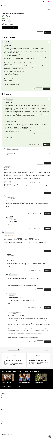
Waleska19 (11, 355)
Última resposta (13, 364)
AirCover (2, 395)
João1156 (35, 355)
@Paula (19, 297)
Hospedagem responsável (5, 418)
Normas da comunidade (34, 337)
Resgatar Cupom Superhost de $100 (12, 361)
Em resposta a (11, 198)
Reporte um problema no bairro (6, 404)
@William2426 (8, 45)
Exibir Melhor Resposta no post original (11, 84)
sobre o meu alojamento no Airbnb (38, 360)
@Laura (40, 242)
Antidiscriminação (4, 397)
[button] (50, 17)
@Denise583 (14, 221)
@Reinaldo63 (10, 200)
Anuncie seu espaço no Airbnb (6, 409)
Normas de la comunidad (32, 285)
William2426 (4, 20)
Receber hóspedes (14, 350)
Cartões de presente (4, 432)
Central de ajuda (4, 393)
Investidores (3, 430)
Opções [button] (47, 9)
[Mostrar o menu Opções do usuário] (50, 2)
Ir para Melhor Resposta (12, 27)
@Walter (19, 261)
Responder (47, 32)
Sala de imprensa (4, 423)
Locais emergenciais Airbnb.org (6, 434)
